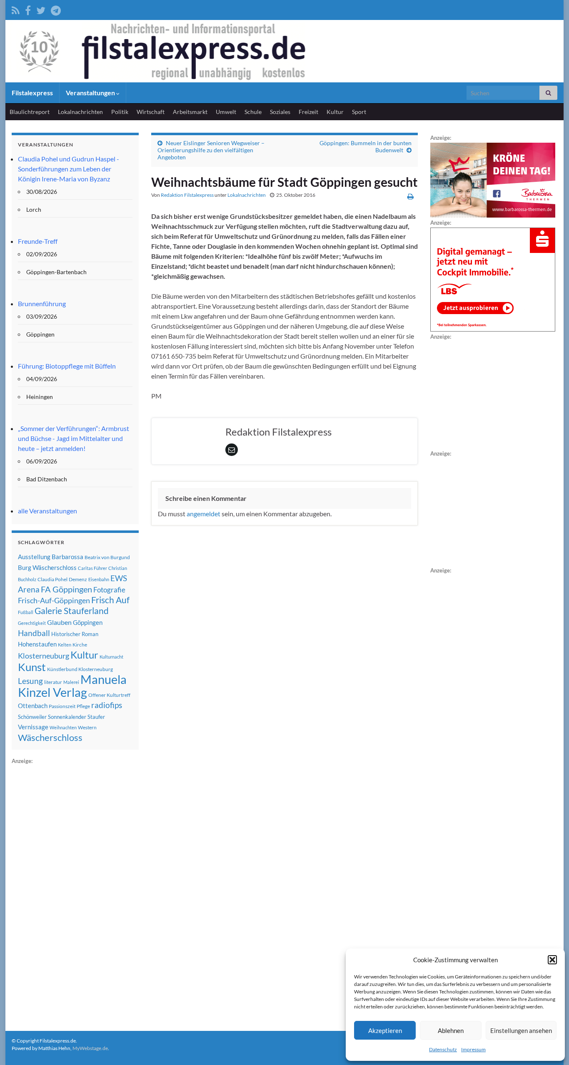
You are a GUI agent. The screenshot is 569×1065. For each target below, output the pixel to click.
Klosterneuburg (43, 655)
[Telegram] (56, 9)
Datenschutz (443, 1049)
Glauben (59, 622)
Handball (34, 633)
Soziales (280, 111)
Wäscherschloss (50, 737)
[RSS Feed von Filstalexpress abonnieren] (16, 9)
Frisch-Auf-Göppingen (54, 600)
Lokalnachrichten (80, 111)
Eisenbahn (98, 579)
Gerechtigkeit (32, 623)
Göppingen (87, 622)
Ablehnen (451, 1030)
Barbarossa (67, 556)
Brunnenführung (42, 303)
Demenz (78, 579)
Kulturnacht (111, 656)
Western (87, 727)
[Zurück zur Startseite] (284, 51)
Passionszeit (62, 706)
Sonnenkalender (67, 716)
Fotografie (109, 589)
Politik (119, 111)
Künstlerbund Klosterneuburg (80, 669)
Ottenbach (32, 705)
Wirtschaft (151, 111)
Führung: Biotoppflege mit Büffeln (67, 366)
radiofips (106, 705)
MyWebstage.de (90, 1048)
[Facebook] (28, 9)
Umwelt (226, 111)
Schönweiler (32, 716)
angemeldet (203, 514)
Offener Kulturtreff (109, 695)
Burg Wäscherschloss (47, 567)
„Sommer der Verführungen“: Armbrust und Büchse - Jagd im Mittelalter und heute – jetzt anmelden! (73, 438)
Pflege (83, 706)
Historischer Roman (74, 634)
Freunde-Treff (37, 241)
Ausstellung (34, 556)
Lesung (30, 681)
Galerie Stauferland (72, 610)
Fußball (25, 612)
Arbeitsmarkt (190, 111)
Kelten (64, 644)
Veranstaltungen (91, 93)
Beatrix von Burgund (107, 557)
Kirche (79, 644)
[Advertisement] (74, 890)
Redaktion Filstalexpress (187, 195)
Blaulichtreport (30, 111)
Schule (253, 111)
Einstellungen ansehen (521, 1030)
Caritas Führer (92, 568)
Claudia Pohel (52, 579)
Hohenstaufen (37, 644)
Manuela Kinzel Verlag (72, 685)
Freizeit (308, 111)
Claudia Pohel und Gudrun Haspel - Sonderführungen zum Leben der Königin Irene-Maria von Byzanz (68, 169)
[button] (552, 960)
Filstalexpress (32, 93)
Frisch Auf (110, 599)
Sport (359, 111)
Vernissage (33, 727)
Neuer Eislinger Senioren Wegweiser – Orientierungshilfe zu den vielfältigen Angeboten (211, 150)
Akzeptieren (385, 1030)
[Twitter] (40, 9)
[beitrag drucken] (410, 196)
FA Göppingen (66, 589)
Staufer (96, 716)
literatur (53, 682)
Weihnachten (63, 727)
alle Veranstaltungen (47, 511)
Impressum (473, 1049)
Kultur (335, 111)
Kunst (32, 667)
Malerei (71, 682)
